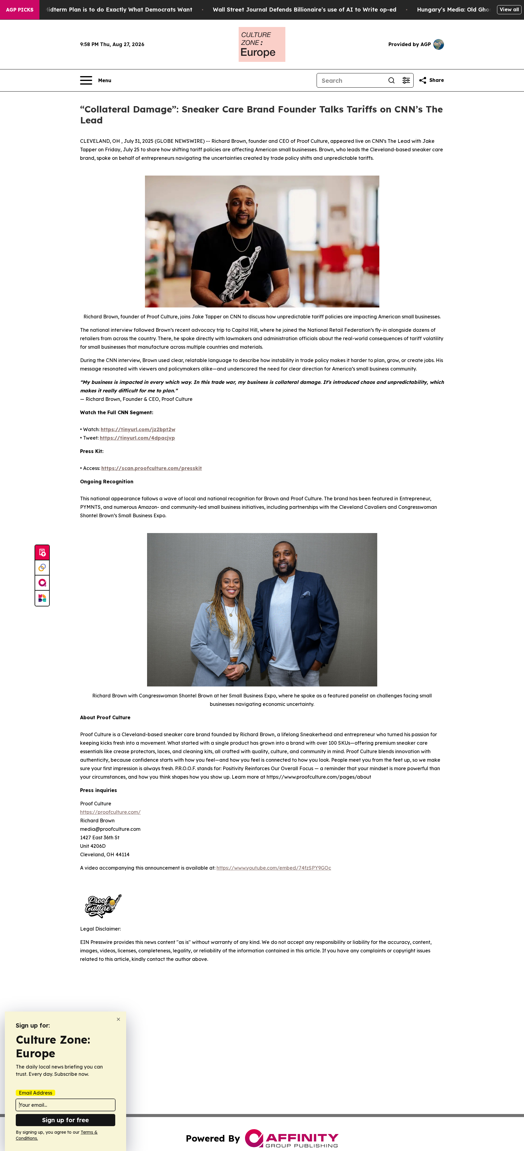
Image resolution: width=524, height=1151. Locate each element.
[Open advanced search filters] (406, 80)
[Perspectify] (42, 568)
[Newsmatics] (42, 598)
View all (509, 9)
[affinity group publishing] (42, 583)
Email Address (35, 1093)
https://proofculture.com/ (110, 812)
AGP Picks (19, 10)
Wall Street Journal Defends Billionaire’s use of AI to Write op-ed (304, 9)
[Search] (391, 80)
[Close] (118, 1019)
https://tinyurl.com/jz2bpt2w (138, 429)
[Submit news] (42, 552)
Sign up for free (65, 1120)
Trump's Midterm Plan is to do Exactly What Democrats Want (106, 9)
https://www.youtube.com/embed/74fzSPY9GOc (274, 868)
